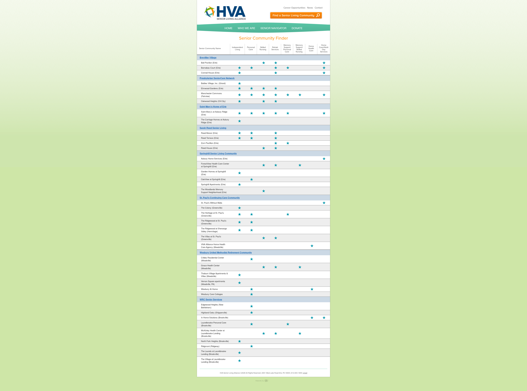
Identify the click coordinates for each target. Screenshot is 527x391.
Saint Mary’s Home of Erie (213, 106)
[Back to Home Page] (225, 12)
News (310, 7)
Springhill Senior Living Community (218, 153)
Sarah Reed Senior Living (213, 127)
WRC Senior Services (211, 299)
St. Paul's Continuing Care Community (220, 197)
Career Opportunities (294, 7)
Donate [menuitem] (297, 28)
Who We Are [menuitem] (246, 28)
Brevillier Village (208, 57)
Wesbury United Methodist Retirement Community (226, 252)
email (305, 373)
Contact (319, 7)
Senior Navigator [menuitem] (273, 28)
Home (228, 28)
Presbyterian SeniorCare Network (217, 78)
